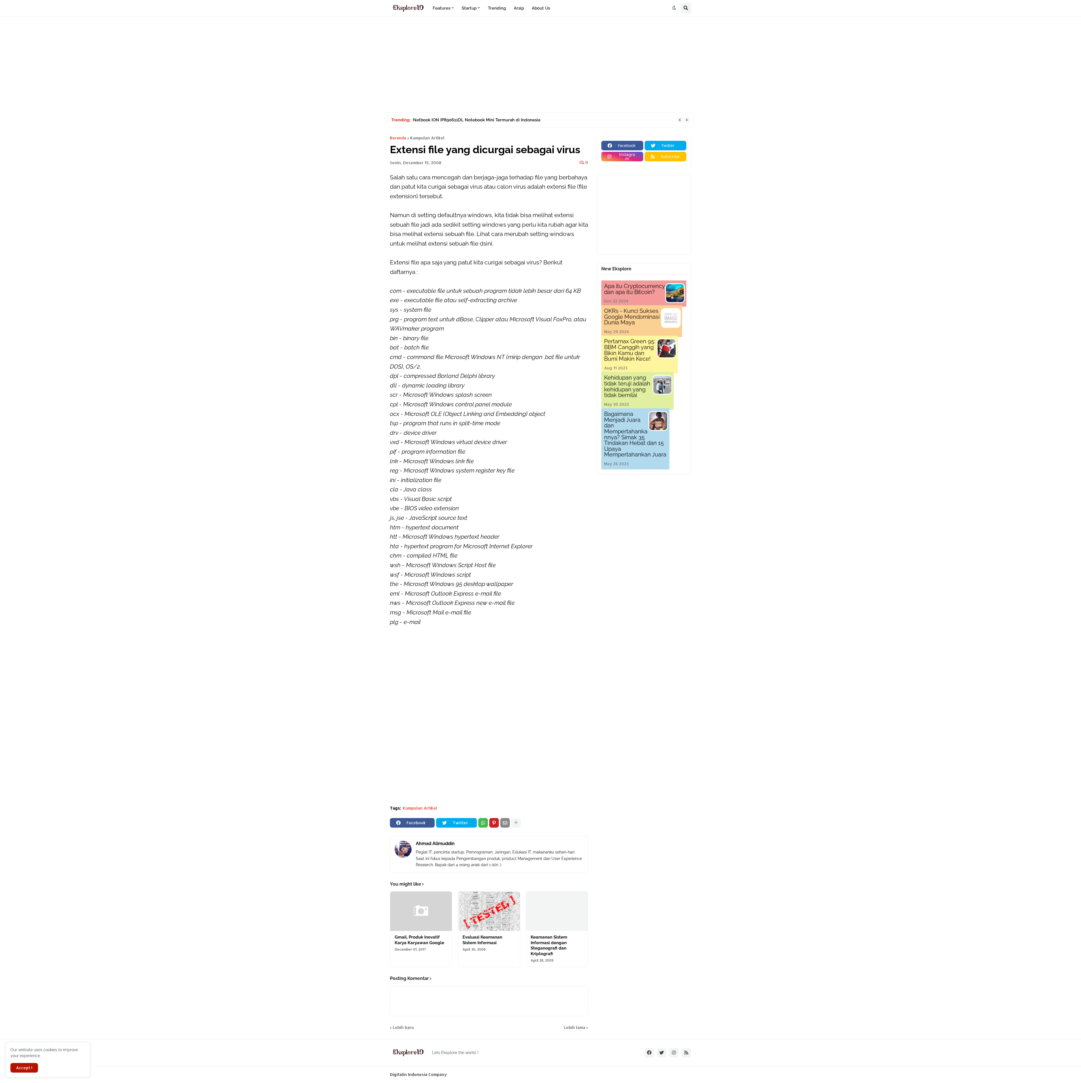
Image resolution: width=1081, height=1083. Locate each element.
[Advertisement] (540, 64)
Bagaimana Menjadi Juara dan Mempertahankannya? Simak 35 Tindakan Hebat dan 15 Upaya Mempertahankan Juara (635, 434)
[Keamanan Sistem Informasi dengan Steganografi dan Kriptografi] (557, 911)
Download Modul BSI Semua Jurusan (450, 119)
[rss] (686, 1052)
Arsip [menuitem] (519, 8)
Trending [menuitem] (497, 8)
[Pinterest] (494, 823)
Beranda (398, 138)
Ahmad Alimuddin (435, 843)
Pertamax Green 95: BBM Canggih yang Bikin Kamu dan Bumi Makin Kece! (629, 350)
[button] (674, 8)
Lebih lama (574, 1027)
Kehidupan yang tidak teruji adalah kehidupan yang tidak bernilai (627, 386)
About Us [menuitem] (541, 8)
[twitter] (661, 1052)
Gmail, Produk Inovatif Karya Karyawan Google (419, 940)
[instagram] (674, 1052)
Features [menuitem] (441, 8)
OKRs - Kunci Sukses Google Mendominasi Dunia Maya (632, 316)
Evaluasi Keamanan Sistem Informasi (482, 940)
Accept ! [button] (24, 1067)
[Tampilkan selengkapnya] (516, 823)
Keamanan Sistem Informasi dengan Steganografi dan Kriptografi (549, 945)
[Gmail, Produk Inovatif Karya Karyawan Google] (421, 911)
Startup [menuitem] (469, 8)
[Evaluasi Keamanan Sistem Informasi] (489, 911)
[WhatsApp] (483, 823)
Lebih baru (403, 1027)
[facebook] (649, 1052)
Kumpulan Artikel (427, 138)
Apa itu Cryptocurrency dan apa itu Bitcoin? (634, 289)
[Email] (505, 823)
